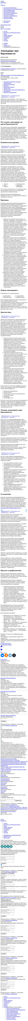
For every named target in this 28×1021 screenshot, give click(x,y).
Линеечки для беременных (10, 15)
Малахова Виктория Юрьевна (8, 61)
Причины (6, 85)
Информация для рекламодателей (12, 835)
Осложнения (7, 91)
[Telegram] (10, 655)
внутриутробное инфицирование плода (11, 508)
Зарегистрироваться (5, 900)
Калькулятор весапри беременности (5, 779)
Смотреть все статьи (14, 806)
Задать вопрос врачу (9, 14)
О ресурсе (6, 22)
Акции (8, 21)
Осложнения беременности (17, 75)
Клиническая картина (9, 84)
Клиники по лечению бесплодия (12, 32)
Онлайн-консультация (6, 644)
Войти (2, 877)
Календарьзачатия (3, 791)
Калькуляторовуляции (4, 783)
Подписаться (18, 800)
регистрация (7, 28)
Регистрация (11, 873)
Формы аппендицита (9, 87)
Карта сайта (7, 837)
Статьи (5, 31)
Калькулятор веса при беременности (13, 9)
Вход (2, 28)
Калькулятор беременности (10, 13)
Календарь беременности (10, 7)
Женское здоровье (5, 75)
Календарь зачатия (8, 18)
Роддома (6, 40)
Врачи (5, 34)
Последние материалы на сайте (9, 758)
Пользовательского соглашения (9, 897)
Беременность (4, 808)
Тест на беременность (9, 10)
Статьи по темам (5, 769)
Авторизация (4, 873)
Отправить (3, 721)
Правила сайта (7, 836)
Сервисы (6, 1007)
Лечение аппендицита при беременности (14, 89)
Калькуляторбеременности (4, 787)
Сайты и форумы (8, 35)
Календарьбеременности (4, 775)
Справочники (7, 36)
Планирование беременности (8, 761)
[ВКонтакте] (2, 655)
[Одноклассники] (6, 655)
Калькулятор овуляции (9, 11)
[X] (14, 655)
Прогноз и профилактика (10, 92)
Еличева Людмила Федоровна (8, 68)
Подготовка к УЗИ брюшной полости (17, 808)
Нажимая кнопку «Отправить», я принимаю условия (12, 725)
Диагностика (7, 88)
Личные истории (8, 17)
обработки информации (11, 725)
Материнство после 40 (21, 761)
